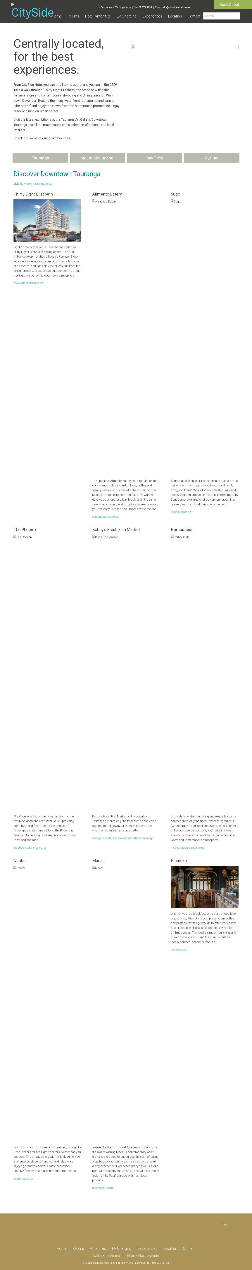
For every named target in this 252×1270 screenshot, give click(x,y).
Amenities (98, 1248)
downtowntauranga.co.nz (36, 183)
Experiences (152, 16)
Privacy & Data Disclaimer (143, 1255)
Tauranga (40, 158)
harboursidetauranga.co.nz (187, 847)
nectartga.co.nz (23, 1178)
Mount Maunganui (97, 158)
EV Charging (127, 16)
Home (57, 16)
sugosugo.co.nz (181, 512)
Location (175, 16)
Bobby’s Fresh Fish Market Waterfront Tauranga (122, 838)
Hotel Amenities (98, 16)
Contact (194, 16)
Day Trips (154, 158)
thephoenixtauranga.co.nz (29, 847)
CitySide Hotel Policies (106, 1255)
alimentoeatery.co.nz (105, 516)
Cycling (212, 158)
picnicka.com (179, 949)
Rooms (73, 16)
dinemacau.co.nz (102, 1188)
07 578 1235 (145, 7)
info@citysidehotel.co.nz (176, 7)
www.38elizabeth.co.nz (28, 283)
